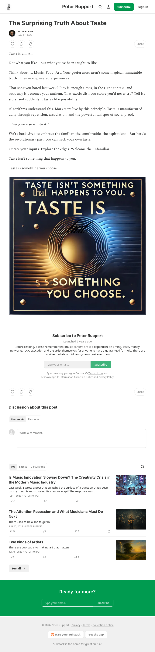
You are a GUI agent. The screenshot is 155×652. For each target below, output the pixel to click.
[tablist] (25, 419)
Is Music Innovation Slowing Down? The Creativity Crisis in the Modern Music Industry (60, 479)
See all (16, 568)
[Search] (100, 7)
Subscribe (124, 7)
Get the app (96, 634)
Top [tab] (13, 466)
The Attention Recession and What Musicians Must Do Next (56, 514)
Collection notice (103, 625)
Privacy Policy (106, 377)
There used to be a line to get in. (29, 522)
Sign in (143, 7)
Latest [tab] (23, 466)
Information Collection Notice (76, 377)
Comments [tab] (17, 419)
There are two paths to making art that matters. (39, 547)
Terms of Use (95, 373)
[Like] (12, 44)
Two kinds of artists (26, 542)
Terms (86, 625)
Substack (58, 644)
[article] (77, 489)
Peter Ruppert (26, 31)
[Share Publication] (108, 7)
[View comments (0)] (21, 44)
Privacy (75, 625)
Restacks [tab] (33, 419)
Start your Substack (68, 634)
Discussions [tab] (38, 466)
